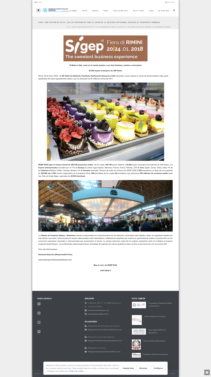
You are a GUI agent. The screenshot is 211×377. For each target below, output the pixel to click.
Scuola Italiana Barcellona (154, 341)
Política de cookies (76, 371)
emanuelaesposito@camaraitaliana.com (55, 260)
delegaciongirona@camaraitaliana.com (104, 352)
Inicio (68, 27)
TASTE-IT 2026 (138, 11)
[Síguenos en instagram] (38, 322)
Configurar (158, 368)
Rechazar (143, 368)
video (102, 265)
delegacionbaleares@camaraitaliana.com (105, 341)
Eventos (95, 11)
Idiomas (39, 2)
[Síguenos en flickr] (38, 331)
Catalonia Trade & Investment (155, 354)
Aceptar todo (128, 368)
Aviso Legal (169, 373)
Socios (84, 11)
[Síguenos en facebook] (38, 304)
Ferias (105, 11)
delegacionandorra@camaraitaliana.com (104, 330)
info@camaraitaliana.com (98, 310)
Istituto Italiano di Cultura (155, 316)
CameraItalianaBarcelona (98, 314)
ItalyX (151, 11)
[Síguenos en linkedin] (38, 313)
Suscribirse (171, 2)
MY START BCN (163, 11)
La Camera (73, 11)
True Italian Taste (120, 11)
